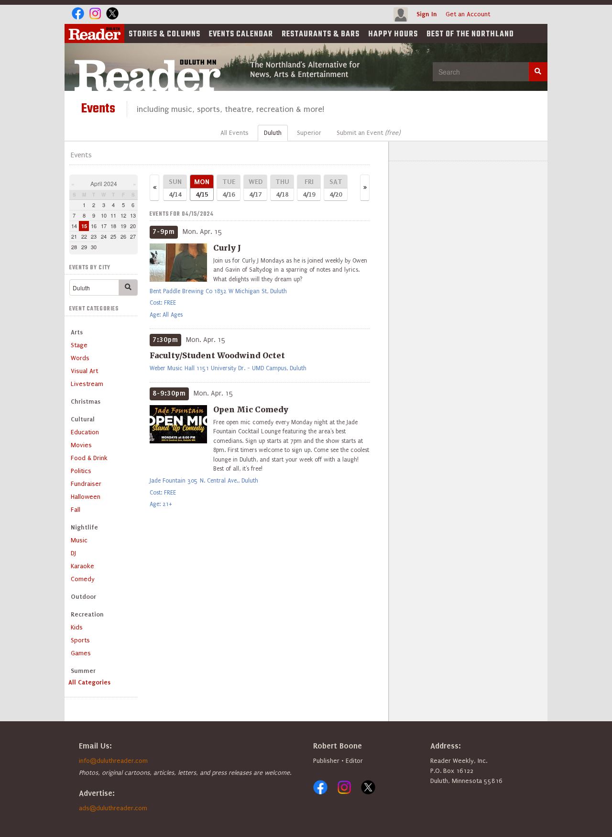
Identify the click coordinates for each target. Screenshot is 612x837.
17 (104, 226)
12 (123, 215)
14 (74, 226)
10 (104, 215)
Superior (309, 132)
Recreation (87, 614)
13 (133, 215)
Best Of (470, 34)
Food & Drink (89, 458)
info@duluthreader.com (113, 760)
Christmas (85, 401)
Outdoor (83, 596)
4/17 (255, 187)
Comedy (83, 579)
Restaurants (321, 34)
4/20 (335, 187)
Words (80, 358)
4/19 (309, 187)
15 (84, 226)
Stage (79, 345)
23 (94, 236)
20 (133, 226)
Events (241, 34)
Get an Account (468, 14)
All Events (234, 132)
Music (79, 540)
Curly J (227, 248)
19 (123, 226)
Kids (77, 627)
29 (84, 247)
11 (113, 215)
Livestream (87, 383)
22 (84, 236)
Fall (75, 509)
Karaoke (82, 566)
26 (123, 236)
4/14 (175, 187)
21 (74, 236)
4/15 (201, 187)
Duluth (273, 132)
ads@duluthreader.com (113, 808)
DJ (73, 553)
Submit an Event (368, 132)
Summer (83, 670)
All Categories (89, 682)
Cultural (83, 419)
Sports (80, 640)
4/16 (228, 187)
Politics (81, 470)
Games (81, 653)
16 (94, 226)
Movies (81, 445)
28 (74, 247)
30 (94, 247)
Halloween (85, 496)
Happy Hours (393, 34)
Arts (77, 332)
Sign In (426, 14)
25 (113, 236)
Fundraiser (86, 483)
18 (113, 226)
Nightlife (84, 527)
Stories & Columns (164, 34)
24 (104, 236)
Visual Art (84, 370)
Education (85, 432)
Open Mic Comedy (250, 409)
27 (133, 236)
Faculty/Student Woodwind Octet (217, 355)
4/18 (282, 187)
